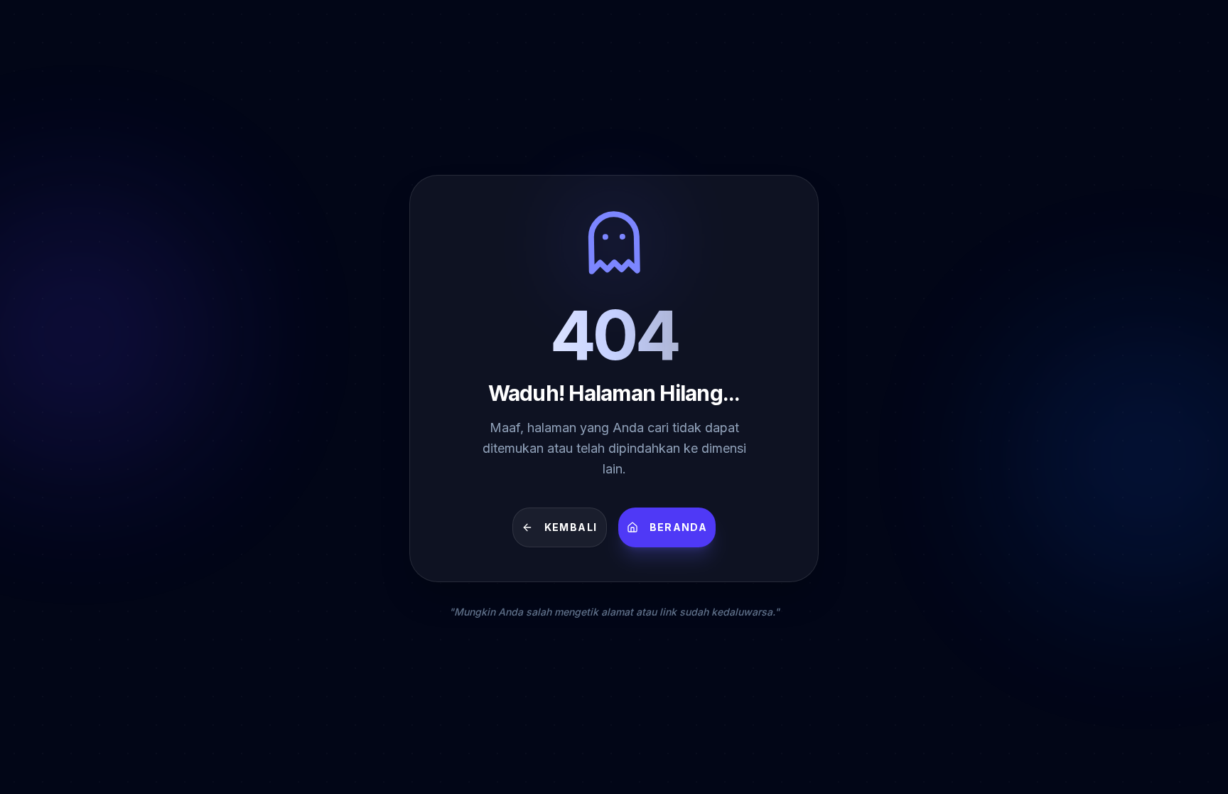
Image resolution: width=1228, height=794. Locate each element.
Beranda (679, 527)
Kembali (571, 527)
